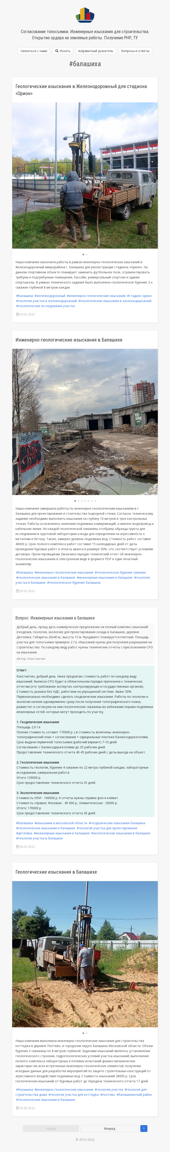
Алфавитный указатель (95, 51)
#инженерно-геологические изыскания (96, 296)
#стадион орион (139, 296)
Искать (64, 51)
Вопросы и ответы (135, 51)
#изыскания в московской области (61, 823)
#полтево (107, 1094)
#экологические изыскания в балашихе (120, 833)
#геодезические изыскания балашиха (117, 823)
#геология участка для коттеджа (73, 1094)
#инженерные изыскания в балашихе (105, 577)
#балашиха (24, 296)
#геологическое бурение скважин (120, 572)
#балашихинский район (134, 1094)
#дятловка (24, 833)
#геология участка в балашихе (39, 838)
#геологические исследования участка (45, 306)
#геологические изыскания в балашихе (45, 577)
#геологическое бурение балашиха (73, 582)
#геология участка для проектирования (107, 828)
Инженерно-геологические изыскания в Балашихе (68, 340)
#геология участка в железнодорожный (46, 301)
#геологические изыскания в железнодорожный (114, 301)
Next (152, 175)
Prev (17, 175)
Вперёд (109, 1128)
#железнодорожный (50, 296)
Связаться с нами (34, 51)
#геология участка (109, 1089)
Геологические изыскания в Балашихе (56, 872)
